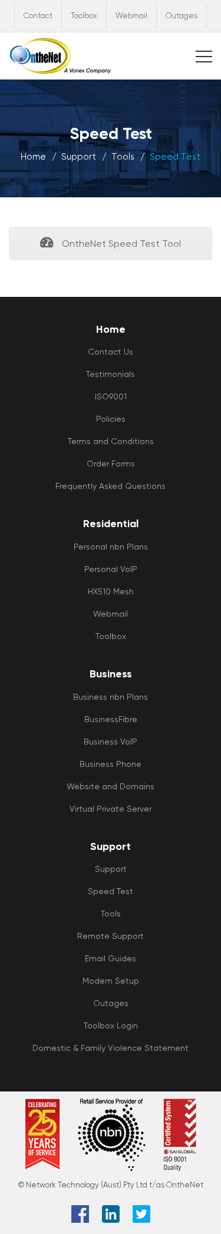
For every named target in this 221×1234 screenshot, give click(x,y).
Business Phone (110, 764)
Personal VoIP (110, 569)
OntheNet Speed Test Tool (120, 243)
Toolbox (84, 15)
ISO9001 (111, 396)
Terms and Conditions (111, 441)
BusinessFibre (110, 719)
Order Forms (111, 463)
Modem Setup (111, 980)
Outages (181, 15)
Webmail (131, 15)
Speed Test (110, 891)
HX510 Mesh (111, 591)
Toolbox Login (111, 1025)
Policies (111, 419)
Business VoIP (110, 741)
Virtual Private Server (110, 808)
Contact (38, 15)
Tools (122, 156)
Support (78, 156)
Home (33, 156)
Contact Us (110, 351)
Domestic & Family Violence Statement (110, 1048)
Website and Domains (110, 786)
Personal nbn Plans (111, 546)
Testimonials (110, 374)
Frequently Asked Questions (110, 486)
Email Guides (110, 958)
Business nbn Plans (110, 697)
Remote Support (110, 936)
